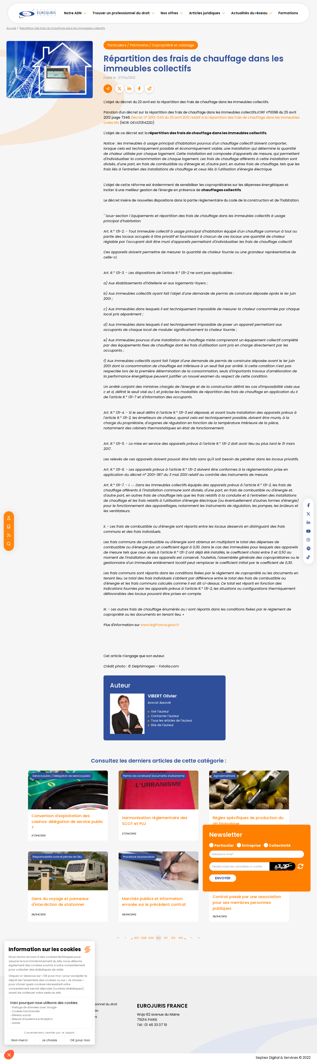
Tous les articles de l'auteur (171, 720)
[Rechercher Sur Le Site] (8, 544)
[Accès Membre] (8, 518)
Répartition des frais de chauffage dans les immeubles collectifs (62, 28)
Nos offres (169, 13)
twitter (308, 513)
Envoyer (222, 878)
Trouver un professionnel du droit (121, 13)
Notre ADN (73, 13)
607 (136, 938)
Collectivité (279, 845)
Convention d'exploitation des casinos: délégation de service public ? (67, 821)
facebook (308, 505)
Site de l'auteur (162, 725)
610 (158, 938)
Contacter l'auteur (165, 716)
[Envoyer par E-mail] (149, 88)
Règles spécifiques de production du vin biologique (248, 820)
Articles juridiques (204, 13)
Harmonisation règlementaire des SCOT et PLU (154, 820)
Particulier (224, 845)
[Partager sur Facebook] (139, 88)
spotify (308, 548)
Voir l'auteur (160, 711)
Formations (288, 13)
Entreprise (251, 845)
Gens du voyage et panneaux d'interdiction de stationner (60, 901)
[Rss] (8, 535)
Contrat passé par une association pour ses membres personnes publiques (247, 902)
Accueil (11, 28)
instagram (308, 539)
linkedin (308, 522)
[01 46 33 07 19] (8, 526)
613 (181, 938)
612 (173, 938)
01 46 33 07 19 (155, 1024)
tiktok (308, 557)
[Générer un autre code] (299, 866)
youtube (308, 531)
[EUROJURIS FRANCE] (37, 13)
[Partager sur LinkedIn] (129, 88)
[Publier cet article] (119, 88)
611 (166, 938)
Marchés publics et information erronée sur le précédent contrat (154, 901)
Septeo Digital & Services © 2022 (283, 1057)
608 (143, 938)
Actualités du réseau (249, 13)
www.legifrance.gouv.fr (160, 624)
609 (151, 938)
